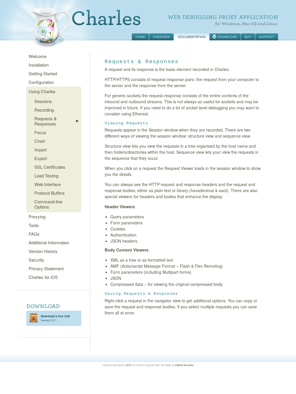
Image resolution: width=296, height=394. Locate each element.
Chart (39, 141)
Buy (248, 36)
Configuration (41, 82)
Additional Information (49, 242)
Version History (43, 251)
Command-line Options (48, 204)
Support (266, 36)
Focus (40, 132)
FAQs (34, 234)
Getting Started (43, 73)
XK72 (128, 365)
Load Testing (46, 175)
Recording (44, 110)
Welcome (38, 56)
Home (140, 36)
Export (40, 158)
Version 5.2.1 (55, 318)
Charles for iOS (43, 277)
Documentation (192, 36)
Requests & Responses (45, 121)
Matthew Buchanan (184, 365)
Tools (34, 225)
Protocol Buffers (49, 193)
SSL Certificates (49, 167)
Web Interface (47, 184)
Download (227, 36)
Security (36, 260)
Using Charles (42, 91)
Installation (39, 65)
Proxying (37, 216)
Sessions (43, 101)
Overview (161, 36)
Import (40, 150)
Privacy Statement (46, 268)
